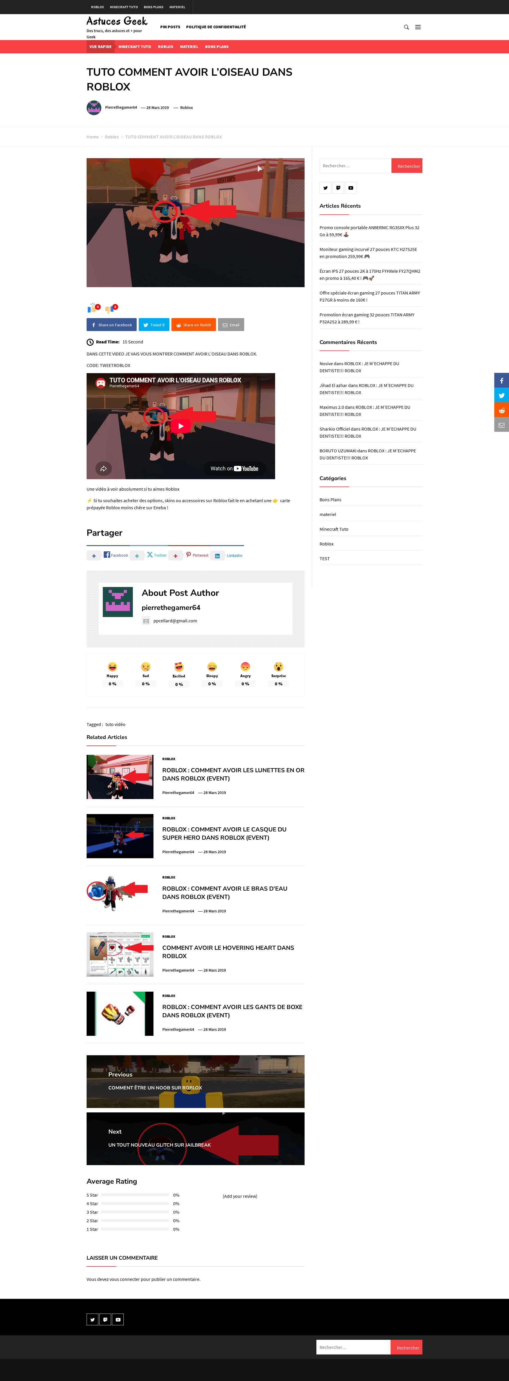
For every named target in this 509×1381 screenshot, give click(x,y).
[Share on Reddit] (501, 409)
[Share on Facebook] (501, 380)
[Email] (501, 424)
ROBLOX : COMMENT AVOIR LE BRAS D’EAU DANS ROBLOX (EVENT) (224, 893)
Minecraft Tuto (124, 7)
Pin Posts (170, 26)
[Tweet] (501, 395)
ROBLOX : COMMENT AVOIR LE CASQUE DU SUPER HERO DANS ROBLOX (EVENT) (224, 834)
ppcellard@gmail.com (175, 620)
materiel (177, 7)
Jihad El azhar (333, 385)
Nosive (326, 363)
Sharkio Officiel (335, 429)
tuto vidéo (115, 724)
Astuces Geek (117, 21)
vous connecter (125, 1279)
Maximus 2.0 (332, 407)
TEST (325, 558)
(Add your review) (240, 1196)
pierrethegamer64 (121, 107)
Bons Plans (153, 7)
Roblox (97, 7)
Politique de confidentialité (216, 26)
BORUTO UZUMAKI (338, 451)
